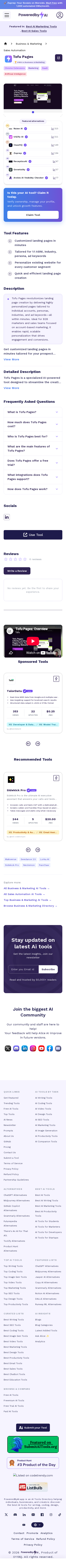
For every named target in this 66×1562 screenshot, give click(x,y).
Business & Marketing (29, 43)
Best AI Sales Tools (34, 30)
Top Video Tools (13, 1282)
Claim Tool (33, 214)
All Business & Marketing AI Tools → (27, 888)
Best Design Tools (14, 1352)
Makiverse (10, 859)
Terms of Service (13, 1163)
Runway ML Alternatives (48, 1304)
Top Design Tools (13, 1299)
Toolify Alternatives (14, 1241)
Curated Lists (14, 1313)
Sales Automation (14, 50)
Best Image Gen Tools (16, 1336)
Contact (19, 1533)
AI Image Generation (46, 1130)
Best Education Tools (15, 1379)
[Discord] (15, 1514)
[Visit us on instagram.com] (33, 1048)
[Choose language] (37, 1525)
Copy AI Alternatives (46, 1282)
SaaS (45, 68)
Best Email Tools (13, 1363)
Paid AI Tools (11, 1411)
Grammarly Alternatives (17, 1216)
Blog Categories (44, 1325)
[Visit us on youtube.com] (41, 1048)
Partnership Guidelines (16, 1180)
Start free (51, 3)
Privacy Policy (11, 1169)
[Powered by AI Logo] (33, 15)
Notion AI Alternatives (47, 1293)
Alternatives (13, 1189)
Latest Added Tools (46, 1330)
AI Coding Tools (43, 1103)
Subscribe (48, 969)
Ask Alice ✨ (42, 1336)
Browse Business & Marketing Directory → (30, 905)
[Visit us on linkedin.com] (24, 1048)
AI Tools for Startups (46, 1237)
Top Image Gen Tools (15, 1277)
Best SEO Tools (12, 1325)
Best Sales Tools (13, 1369)
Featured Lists (46, 1260)
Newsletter (10, 1125)
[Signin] (59, 15)
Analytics (40, 1341)
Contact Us (10, 1152)
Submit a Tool (11, 1158)
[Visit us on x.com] (8, 1048)
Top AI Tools (13, 1260)
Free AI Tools (11, 1108)
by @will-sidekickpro (16, 837)
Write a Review (17, 570)
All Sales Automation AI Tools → (24, 894)
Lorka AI (44, 859)
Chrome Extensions (15, 68)
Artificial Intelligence (15, 74)
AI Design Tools (43, 1114)
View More (11, 359)
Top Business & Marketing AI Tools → (28, 899)
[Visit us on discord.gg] (16, 1048)
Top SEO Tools (12, 1293)
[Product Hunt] (33, 1463)
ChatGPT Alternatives (15, 1195)
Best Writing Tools (14, 1319)
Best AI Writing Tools (46, 1200)
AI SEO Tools (42, 1119)
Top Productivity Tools (16, 1304)
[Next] (37, 743)
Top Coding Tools (13, 1271)
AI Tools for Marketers (47, 1226)
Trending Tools (12, 1103)
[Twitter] (6, 1514)
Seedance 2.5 (28, 859)
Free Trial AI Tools (14, 1406)
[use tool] (58, 58)
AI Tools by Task (46, 1092)
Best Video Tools (13, 1341)
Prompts (8, 1130)
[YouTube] (23, 1524)
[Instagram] (51, 1514)
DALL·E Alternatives (45, 1299)
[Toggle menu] (6, 15)
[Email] (33, 1514)
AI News (8, 1119)
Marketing (33, 68)
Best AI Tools (42, 1195)
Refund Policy (11, 1174)
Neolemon (29, 865)
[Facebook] (42, 1514)
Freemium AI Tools (14, 1400)
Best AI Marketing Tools (41, 26)
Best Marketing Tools (15, 1347)
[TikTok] (59, 1514)
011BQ (17, 1557)
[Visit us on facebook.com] (50, 1048)
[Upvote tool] (56, 679)
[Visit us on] (58, 1048)
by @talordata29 (14, 729)
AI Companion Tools (46, 1141)
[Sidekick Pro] (11, 779)
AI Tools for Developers (48, 1232)
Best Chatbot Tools (14, 1374)
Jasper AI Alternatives (47, 1277)
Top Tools (9, 1114)
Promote (32, 1533)
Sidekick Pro (12, 865)
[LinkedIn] (24, 1514)
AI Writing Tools (43, 1098)
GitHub (7, 1141)
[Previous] (28, 743)
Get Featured (11, 1098)
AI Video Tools (43, 1108)
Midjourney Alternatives (17, 1200)
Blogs (38, 1319)
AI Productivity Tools (46, 1136)
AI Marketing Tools (45, 1125)
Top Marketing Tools (15, 1288)
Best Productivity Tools (16, 1358)
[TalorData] (11, 680)
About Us (9, 1136)
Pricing (7, 1147)
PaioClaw (44, 865)
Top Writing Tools (13, 1266)
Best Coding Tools (14, 1330)
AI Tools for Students (47, 1221)
